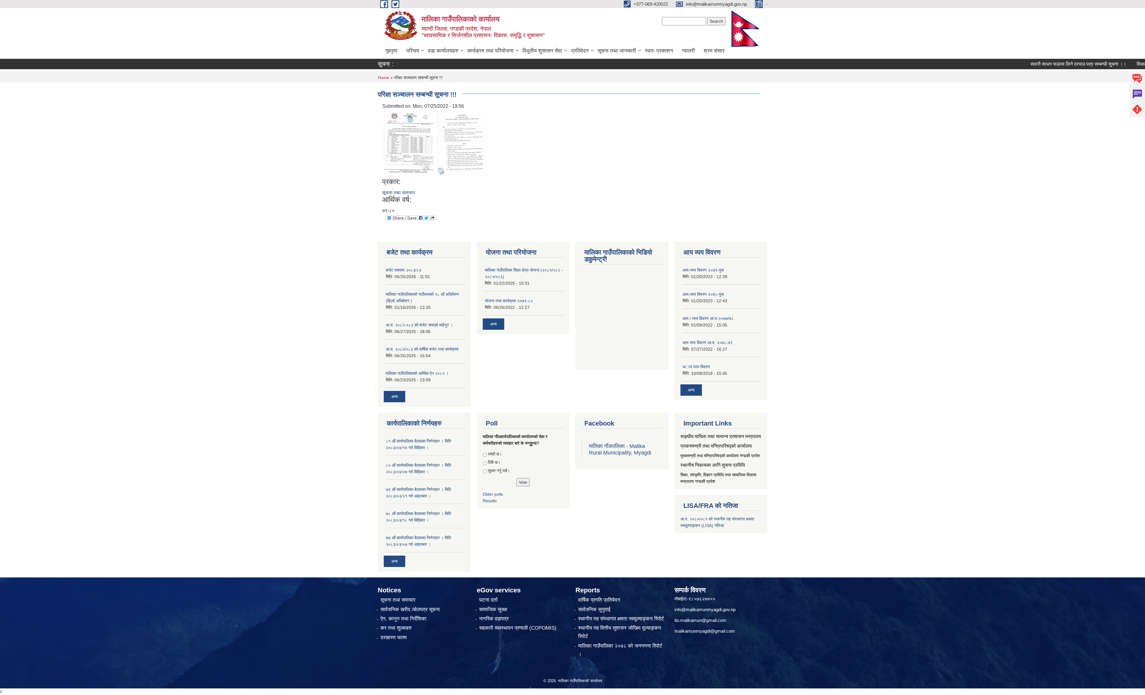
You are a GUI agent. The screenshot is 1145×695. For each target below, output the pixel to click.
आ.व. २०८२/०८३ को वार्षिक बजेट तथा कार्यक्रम (422, 349)
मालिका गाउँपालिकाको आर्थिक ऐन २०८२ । (417, 373)
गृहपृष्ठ (391, 51)
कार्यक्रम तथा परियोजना (490, 51)
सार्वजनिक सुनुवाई (594, 609)
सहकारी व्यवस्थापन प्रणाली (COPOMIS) (517, 628)
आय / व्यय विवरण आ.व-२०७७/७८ (708, 318)
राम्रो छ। (495, 453)
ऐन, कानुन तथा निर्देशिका (403, 619)
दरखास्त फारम (393, 637)
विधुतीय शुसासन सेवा (542, 51)
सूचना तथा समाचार (398, 192)
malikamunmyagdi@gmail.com (704, 631)
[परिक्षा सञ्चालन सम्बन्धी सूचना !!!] (409, 143)
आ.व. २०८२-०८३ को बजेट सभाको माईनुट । (419, 325)
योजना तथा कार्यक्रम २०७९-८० (509, 300)
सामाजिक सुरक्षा (493, 609)
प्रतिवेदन (580, 51)
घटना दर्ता (488, 600)
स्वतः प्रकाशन (659, 51)
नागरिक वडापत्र (494, 619)
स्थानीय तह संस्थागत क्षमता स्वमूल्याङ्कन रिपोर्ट (621, 619)
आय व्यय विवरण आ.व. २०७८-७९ (708, 342)
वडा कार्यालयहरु (443, 51)
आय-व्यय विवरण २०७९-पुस (703, 270)
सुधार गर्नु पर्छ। (499, 470)
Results (490, 500)
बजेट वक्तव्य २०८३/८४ (403, 270)
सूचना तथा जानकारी (617, 51)
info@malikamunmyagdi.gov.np (705, 609)
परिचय (412, 51)
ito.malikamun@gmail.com (700, 620)
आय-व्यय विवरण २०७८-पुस (703, 294)
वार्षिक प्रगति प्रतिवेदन (599, 600)
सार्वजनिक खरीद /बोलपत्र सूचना (410, 609)
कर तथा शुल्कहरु (396, 628)
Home (383, 77)
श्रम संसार (714, 51)
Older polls (493, 494)
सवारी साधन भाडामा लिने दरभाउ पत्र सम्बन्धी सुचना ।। (1057, 64)
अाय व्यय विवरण (696, 366)
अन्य (394, 396)
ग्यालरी (688, 51)
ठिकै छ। (494, 462)
